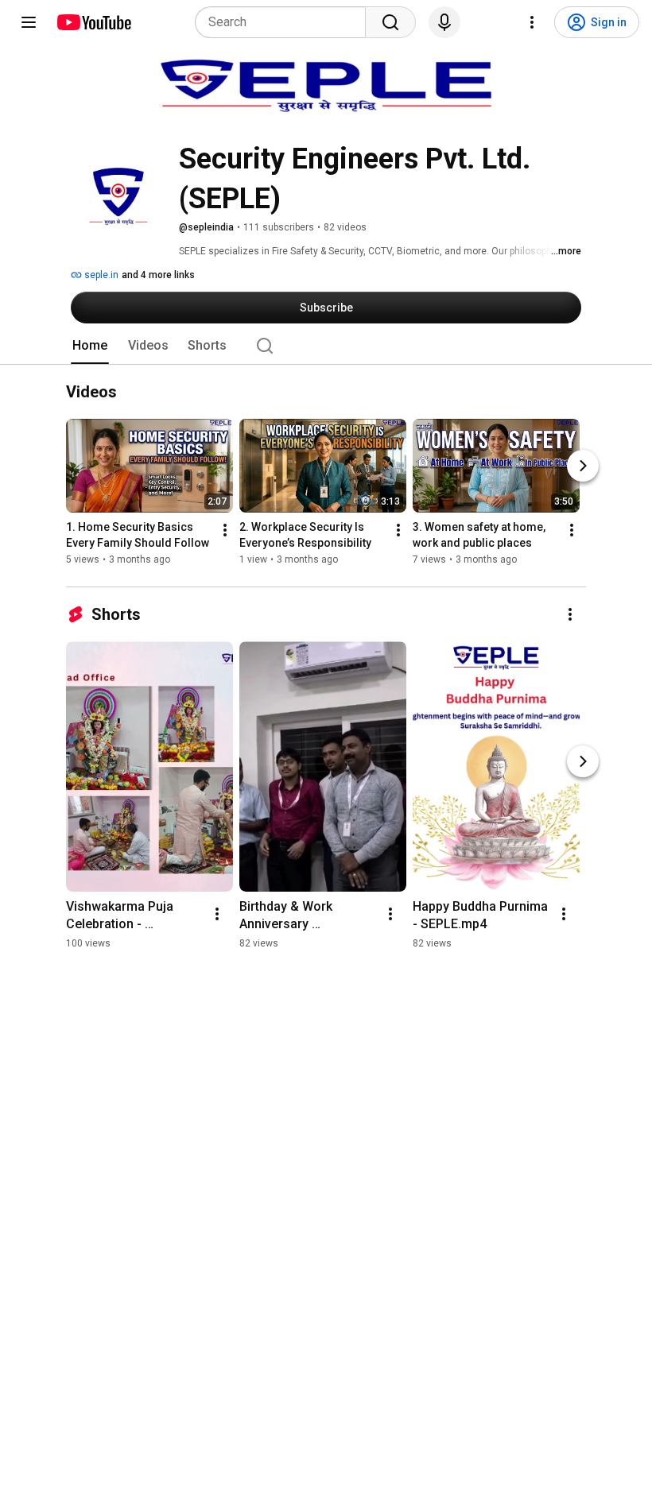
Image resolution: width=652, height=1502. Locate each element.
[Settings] (531, 22)
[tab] (90, 346)
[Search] (390, 22)
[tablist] (326, 346)
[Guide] (28, 22)
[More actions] (225, 531)
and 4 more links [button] (158, 275)
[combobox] (285, 22)
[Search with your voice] (444, 22)
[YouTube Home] (93, 22)
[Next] (583, 466)
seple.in (100, 275)
